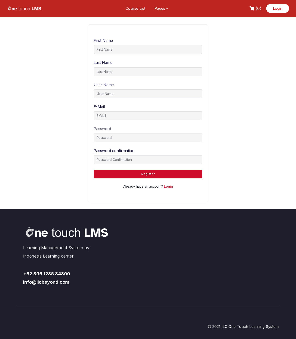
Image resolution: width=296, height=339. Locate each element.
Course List (135, 8)
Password (102, 128)
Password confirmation (114, 150)
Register (148, 174)
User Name (104, 84)
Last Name (103, 62)
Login (277, 8)
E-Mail (99, 106)
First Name (103, 40)
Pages (159, 8)
